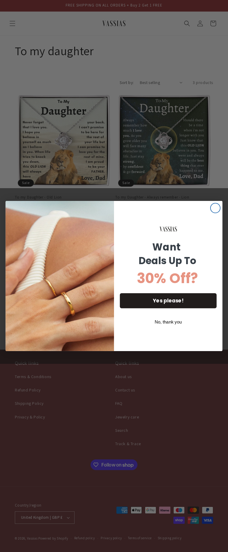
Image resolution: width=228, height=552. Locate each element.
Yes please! (168, 300)
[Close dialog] (215, 208)
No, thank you (168, 322)
